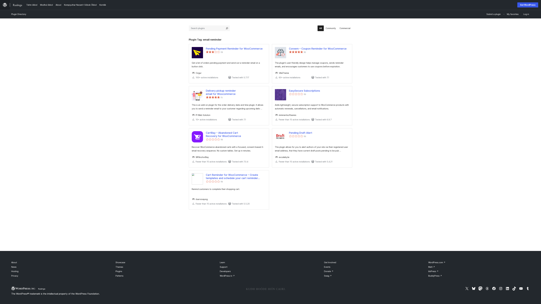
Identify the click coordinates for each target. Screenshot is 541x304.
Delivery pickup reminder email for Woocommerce (221, 92)
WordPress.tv (227, 276)
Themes (119, 267)
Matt (431, 267)
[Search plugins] (227, 28)
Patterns (119, 276)
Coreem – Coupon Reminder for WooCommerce (318, 48)
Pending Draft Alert (300, 132)
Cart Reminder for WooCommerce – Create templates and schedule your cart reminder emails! (232, 176)
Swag (328, 276)
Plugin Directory (18, 14)
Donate (328, 271)
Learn (222, 262)
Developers (225, 271)
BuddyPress (435, 276)
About (14, 262)
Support (223, 267)
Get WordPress (528, 5)
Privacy (14, 276)
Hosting (14, 271)
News (13, 267)
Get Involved (330, 262)
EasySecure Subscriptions (304, 90)
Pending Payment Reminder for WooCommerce (234, 48)
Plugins (119, 271)
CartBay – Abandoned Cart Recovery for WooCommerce (223, 134)
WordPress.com (436, 262)
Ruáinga (41, 289)
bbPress (433, 271)
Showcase (120, 262)
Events (327, 267)
